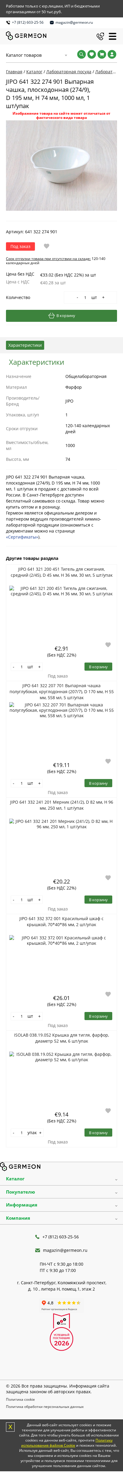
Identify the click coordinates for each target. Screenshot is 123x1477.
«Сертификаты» (22, 537)
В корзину (65, 315)
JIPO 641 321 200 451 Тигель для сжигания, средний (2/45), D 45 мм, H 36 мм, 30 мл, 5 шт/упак (62, 572)
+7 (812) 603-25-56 (28, 22)
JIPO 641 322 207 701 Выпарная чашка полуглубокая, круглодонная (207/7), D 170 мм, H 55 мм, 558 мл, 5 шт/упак (62, 691)
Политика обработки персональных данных (45, 1406)
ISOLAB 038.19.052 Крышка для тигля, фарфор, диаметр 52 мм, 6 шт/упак (61, 1038)
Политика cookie (20, 1399)
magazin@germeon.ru (74, 22)
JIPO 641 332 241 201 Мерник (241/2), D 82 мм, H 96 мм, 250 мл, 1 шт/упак (61, 805)
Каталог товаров (24, 55)
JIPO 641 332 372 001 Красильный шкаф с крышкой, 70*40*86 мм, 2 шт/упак (61, 921)
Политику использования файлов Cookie (67, 1443)
